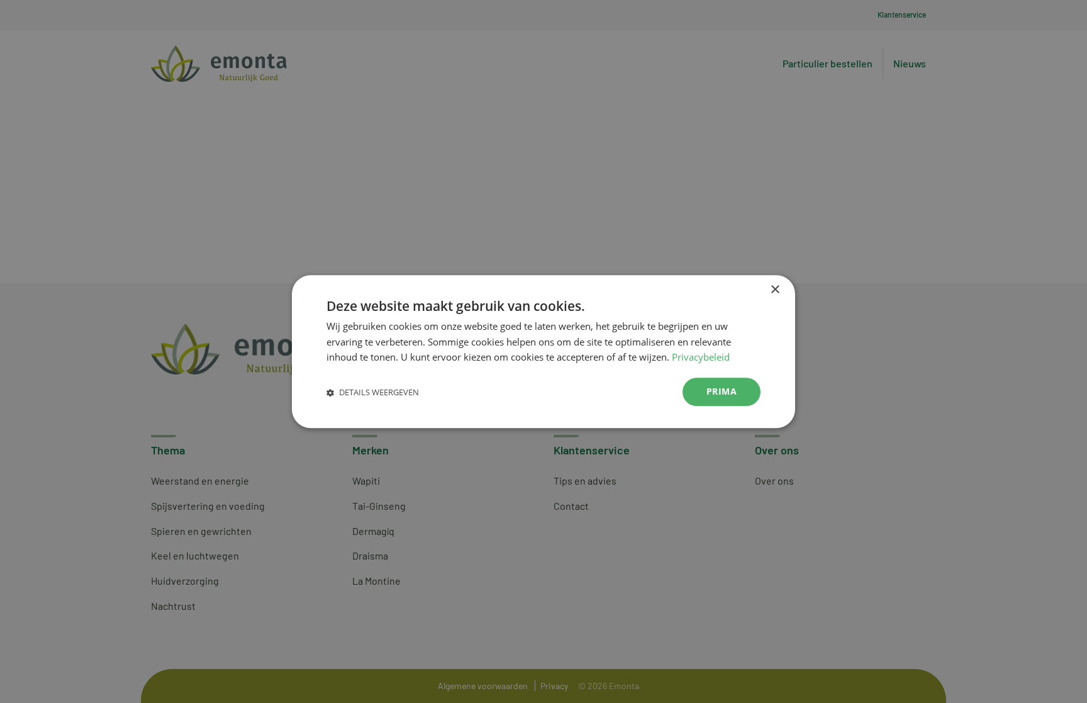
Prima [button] (721, 391)
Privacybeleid (701, 357)
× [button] (774, 290)
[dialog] (543, 351)
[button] (372, 392)
